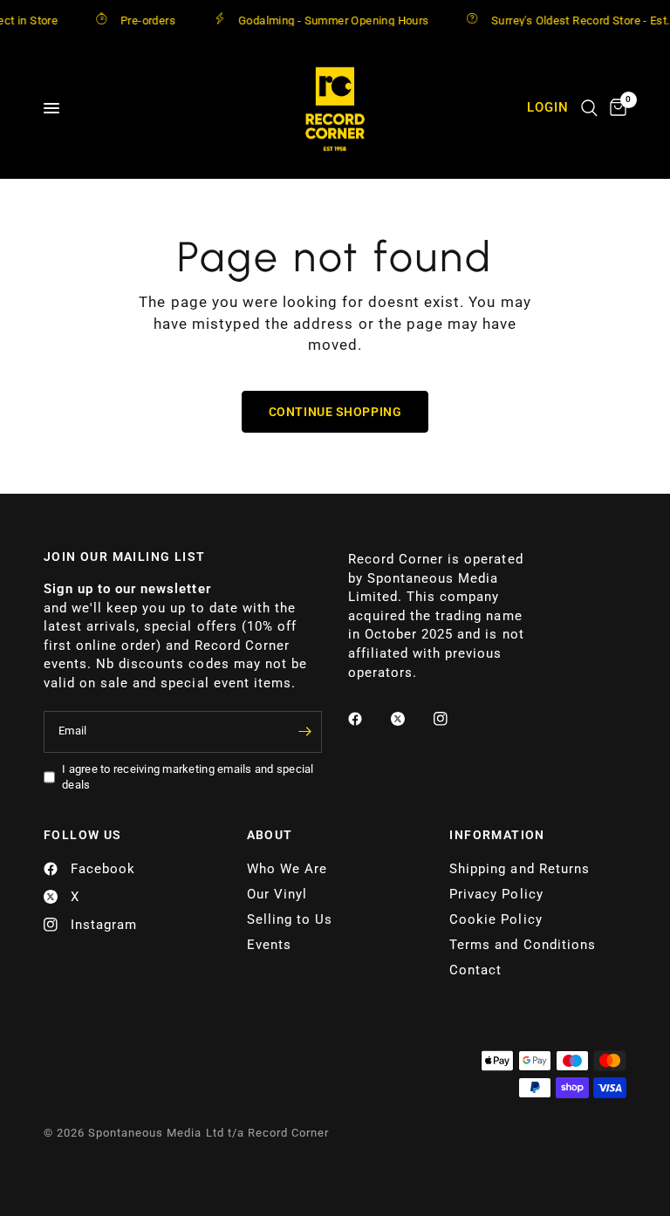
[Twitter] (410, 719)
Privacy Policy (496, 894)
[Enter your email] (304, 732)
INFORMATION (496, 835)
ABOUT (270, 835)
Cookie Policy (495, 919)
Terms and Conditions (522, 945)
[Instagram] (453, 719)
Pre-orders (138, 20)
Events (269, 945)
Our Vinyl (277, 894)
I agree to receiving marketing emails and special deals (188, 777)
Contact (475, 970)
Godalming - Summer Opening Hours (324, 20)
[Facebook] (367, 719)
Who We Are (287, 869)
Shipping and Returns (519, 869)
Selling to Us (289, 919)
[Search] (589, 108)
